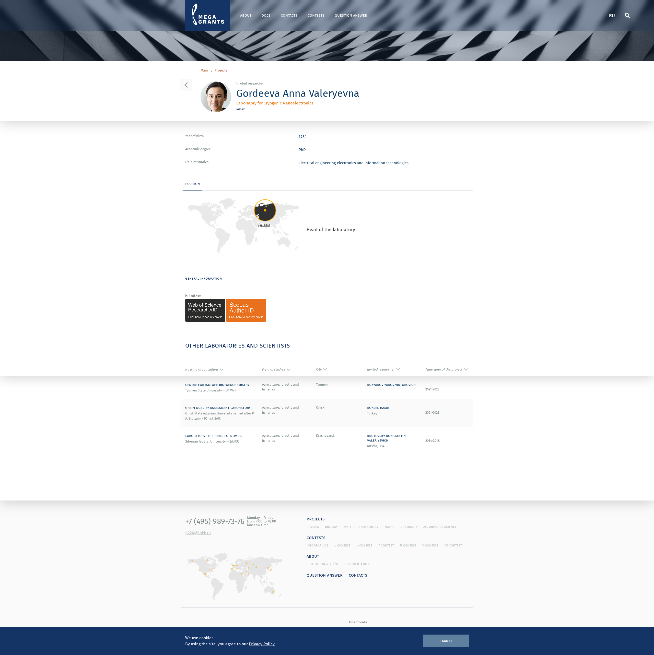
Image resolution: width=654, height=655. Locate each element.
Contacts (289, 15)
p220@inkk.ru (198, 533)
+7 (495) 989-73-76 (214, 521)
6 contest (364, 545)
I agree (445, 640)
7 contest (386, 545)
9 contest (430, 545)
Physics (313, 526)
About (245, 15)
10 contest (453, 545)
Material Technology (361, 526)
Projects (221, 70)
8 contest (408, 545)
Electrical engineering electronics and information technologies (353, 162)
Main (204, 70)
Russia (241, 109)
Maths (389, 526)
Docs (266, 15)
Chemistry (409, 526)
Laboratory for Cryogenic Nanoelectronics (274, 103)
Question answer (351, 15)
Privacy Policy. (262, 644)
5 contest (342, 545)
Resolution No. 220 (322, 563)
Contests (316, 15)
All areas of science (440, 526)
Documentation (357, 563)
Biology (331, 526)
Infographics (317, 545)
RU (612, 15)
